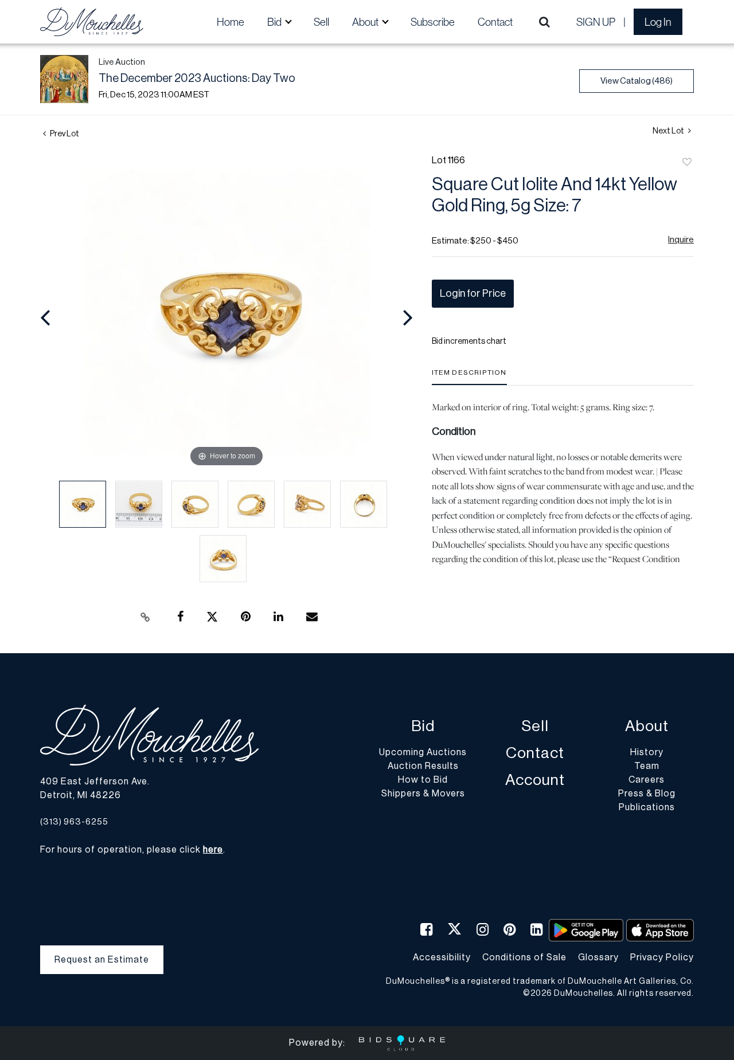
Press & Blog (647, 793)
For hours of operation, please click (131, 849)
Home (230, 22)
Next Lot (669, 131)
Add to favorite (687, 162)
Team (646, 766)
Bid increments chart (469, 341)
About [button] (366, 22)
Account (535, 780)
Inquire (681, 239)
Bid (423, 726)
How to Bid (423, 779)
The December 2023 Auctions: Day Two (197, 78)
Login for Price (473, 293)
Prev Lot (64, 134)
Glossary (598, 957)
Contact (495, 22)
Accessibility (442, 957)
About (647, 726)
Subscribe (433, 22)
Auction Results (423, 766)
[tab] (469, 376)
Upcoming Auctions (423, 752)
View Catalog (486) (636, 81)
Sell (321, 22)
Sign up (595, 22)
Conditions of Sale (524, 957)
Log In (658, 22)
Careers (646, 779)
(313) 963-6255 (74, 822)
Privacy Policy (662, 957)
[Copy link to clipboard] (146, 617)
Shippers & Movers (423, 793)
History (646, 752)
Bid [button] (275, 22)
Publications (647, 807)
